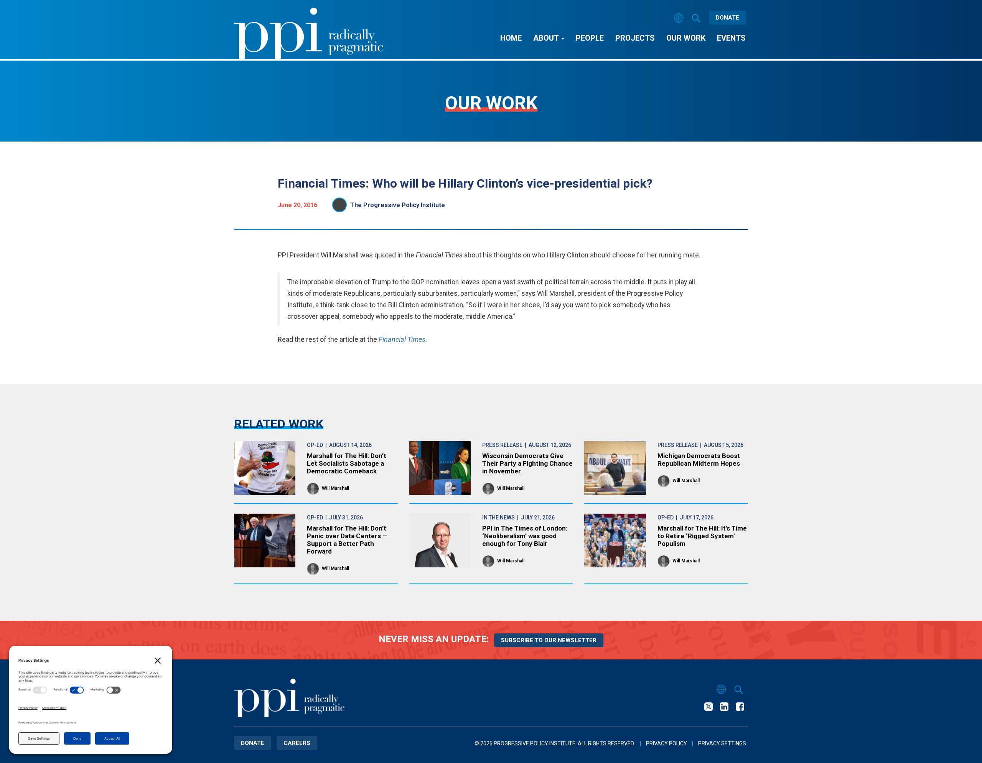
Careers (296, 743)
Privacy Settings (722, 743)
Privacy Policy (666, 743)
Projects (635, 38)
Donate (727, 17)
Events (731, 38)
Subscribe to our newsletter (548, 640)
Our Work (685, 38)
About (546, 38)
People (590, 38)
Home (511, 38)
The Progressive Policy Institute (397, 205)
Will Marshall (335, 488)
